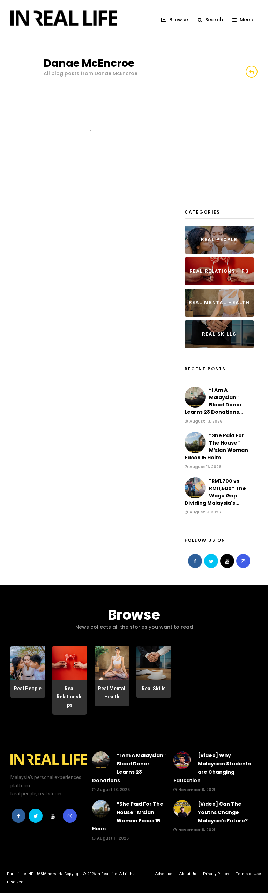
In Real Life (107, 874)
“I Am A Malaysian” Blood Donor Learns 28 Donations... (214, 401)
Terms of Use (248, 874)
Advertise (163, 874)
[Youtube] (227, 561)
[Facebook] (195, 561)
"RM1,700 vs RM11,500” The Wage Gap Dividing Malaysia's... (215, 491)
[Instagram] (243, 561)
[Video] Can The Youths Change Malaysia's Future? (223, 812)
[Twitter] (211, 561)
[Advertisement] (226, 157)
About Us (187, 874)
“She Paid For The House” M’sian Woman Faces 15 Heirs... (216, 446)
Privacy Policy (216, 874)
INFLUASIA (36, 874)
